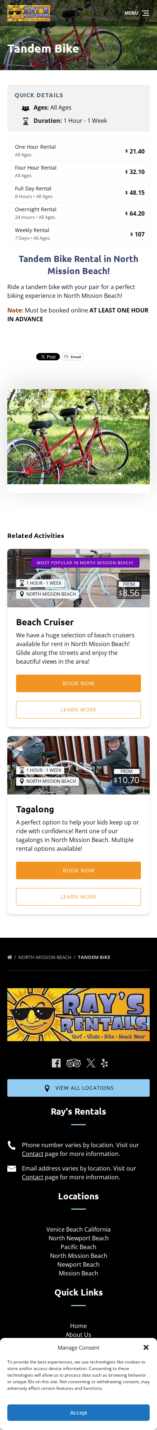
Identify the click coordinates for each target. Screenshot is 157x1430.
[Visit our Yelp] (104, 1063)
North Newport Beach (79, 1238)
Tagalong (35, 809)
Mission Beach (78, 1273)
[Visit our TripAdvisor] (73, 1063)
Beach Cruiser (45, 621)
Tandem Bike (94, 957)
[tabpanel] (78, 436)
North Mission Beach (45, 957)
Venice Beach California (78, 1229)
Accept (78, 1413)
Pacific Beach (78, 1247)
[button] (146, 1347)
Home (78, 1326)
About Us (78, 1335)
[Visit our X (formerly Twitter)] (91, 1063)
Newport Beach (78, 1264)
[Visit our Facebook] (56, 1063)
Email (75, 356)
